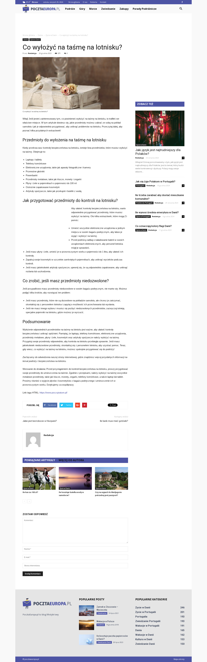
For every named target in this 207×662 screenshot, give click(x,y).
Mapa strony (179, 659)
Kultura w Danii (143, 639)
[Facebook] (182, 2)
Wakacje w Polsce (105, 621)
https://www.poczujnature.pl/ (53, 392)
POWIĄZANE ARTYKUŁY (39, 460)
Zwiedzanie (108, 8)
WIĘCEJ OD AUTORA (71, 460)
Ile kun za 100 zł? (30, 492)
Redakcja (32, 53)
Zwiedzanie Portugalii (147, 621)
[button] (180, 8)
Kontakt (103, 2)
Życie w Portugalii (143, 216)
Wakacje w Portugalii (147, 625)
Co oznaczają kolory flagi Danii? (153, 226)
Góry (82, 8)
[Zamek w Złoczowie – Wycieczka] (86, 610)
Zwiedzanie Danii (104, 642)
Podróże (70, 8)
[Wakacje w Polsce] (86, 625)
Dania (25, 39)
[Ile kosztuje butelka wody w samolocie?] (75, 478)
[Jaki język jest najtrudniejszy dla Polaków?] (159, 128)
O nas (85, 2)
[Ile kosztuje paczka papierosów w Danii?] (86, 639)
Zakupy (124, 8)
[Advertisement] (103, 24)
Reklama (93, 2)
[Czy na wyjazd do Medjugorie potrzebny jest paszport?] (111, 478)
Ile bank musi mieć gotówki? (114, 421)
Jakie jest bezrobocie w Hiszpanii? (40, 421)
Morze (93, 8)
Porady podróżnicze (145, 8)
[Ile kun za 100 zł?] (39, 478)
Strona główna (74, 2)
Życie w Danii (35, 39)
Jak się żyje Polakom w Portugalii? (155, 181)
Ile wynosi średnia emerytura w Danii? (157, 212)
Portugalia (140, 186)
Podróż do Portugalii (144, 203)
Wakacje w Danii (144, 634)
